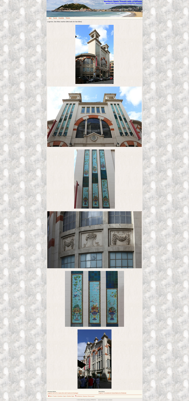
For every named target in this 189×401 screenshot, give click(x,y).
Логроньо (85, 396)
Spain (64, 396)
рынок (92, 396)
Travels (55, 18)
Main (50, 18)
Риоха (89, 396)
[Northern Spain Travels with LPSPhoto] (94, 16)
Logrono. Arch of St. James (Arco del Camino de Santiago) (63, 393)
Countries (61, 18)
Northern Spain (70, 396)
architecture (79, 396)
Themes (68, 18)
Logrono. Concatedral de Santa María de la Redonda (112, 393)
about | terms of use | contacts (105, 399)
